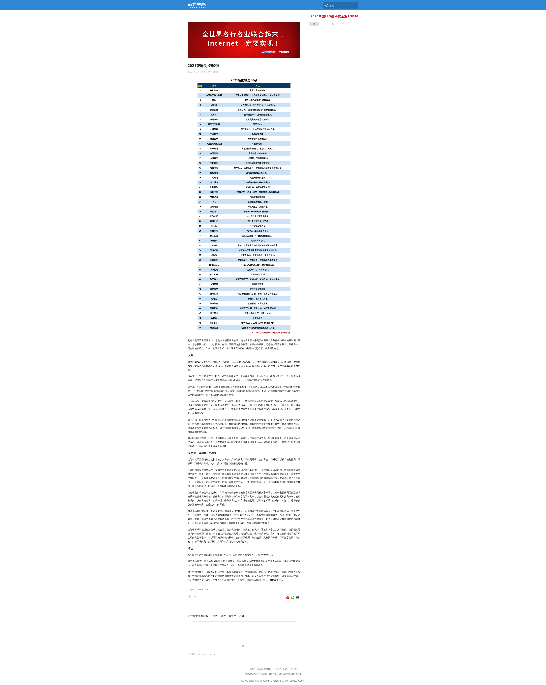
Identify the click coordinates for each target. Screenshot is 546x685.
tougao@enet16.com (206, 654)
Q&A (285, 669)
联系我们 (293, 669)
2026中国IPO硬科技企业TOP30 (334, 16)
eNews (200, 589)
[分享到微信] (292, 597)
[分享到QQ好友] (297, 597)
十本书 (252, 669)
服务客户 (278, 669)
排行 (206, 589)
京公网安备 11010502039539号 (289, 680)
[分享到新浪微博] (287, 597)
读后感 (260, 669)
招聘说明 (268, 669)
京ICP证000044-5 (263, 680)
